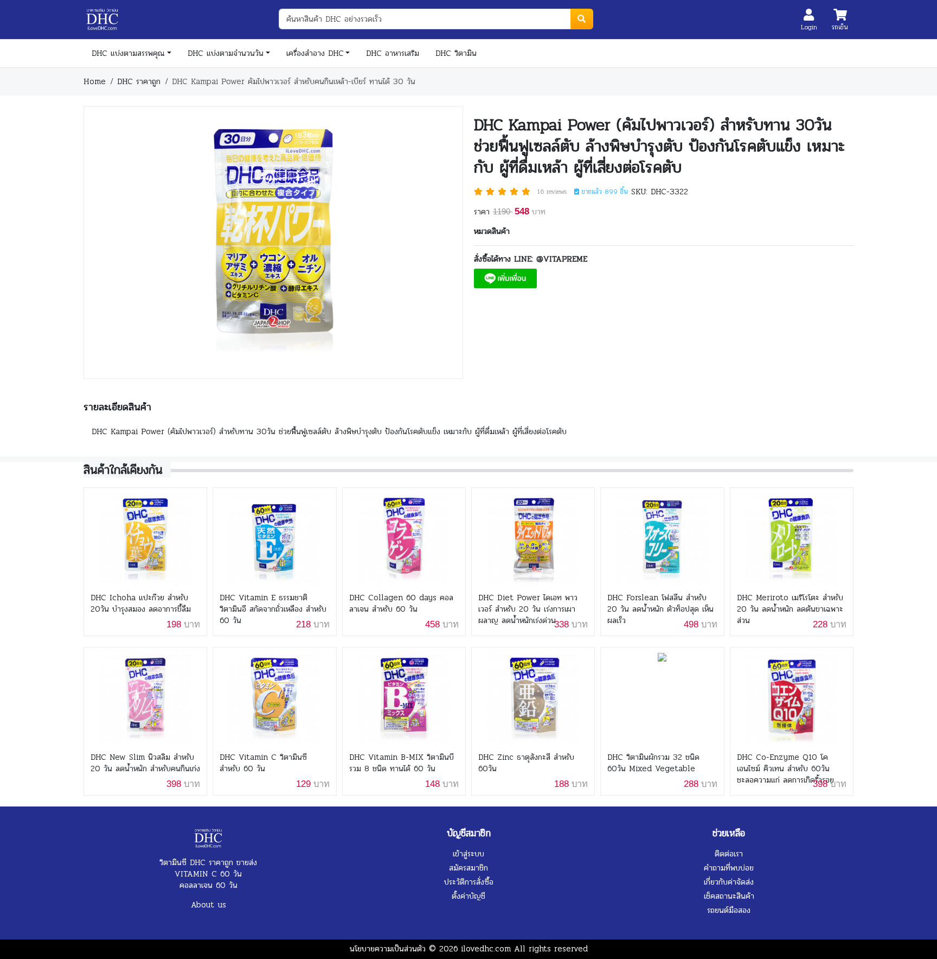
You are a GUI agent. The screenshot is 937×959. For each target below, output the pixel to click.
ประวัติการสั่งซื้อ (468, 881)
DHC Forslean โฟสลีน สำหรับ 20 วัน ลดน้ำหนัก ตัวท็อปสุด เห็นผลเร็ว (660, 609)
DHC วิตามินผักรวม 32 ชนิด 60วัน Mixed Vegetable (653, 763)
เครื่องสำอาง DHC (315, 53)
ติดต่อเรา (729, 853)
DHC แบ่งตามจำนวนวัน (226, 53)
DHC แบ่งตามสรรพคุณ (128, 53)
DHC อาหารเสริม (392, 53)
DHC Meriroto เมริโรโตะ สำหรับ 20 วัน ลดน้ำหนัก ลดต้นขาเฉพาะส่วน (790, 609)
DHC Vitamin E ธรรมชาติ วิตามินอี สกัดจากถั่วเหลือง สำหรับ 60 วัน (273, 609)
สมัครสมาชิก (468, 867)
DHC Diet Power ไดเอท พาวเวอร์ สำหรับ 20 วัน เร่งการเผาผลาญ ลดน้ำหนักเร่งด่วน (527, 609)
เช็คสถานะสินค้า (729, 896)
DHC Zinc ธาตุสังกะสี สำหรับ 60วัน (526, 763)
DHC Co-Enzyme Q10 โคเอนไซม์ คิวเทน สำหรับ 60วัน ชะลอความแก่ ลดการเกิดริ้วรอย (785, 769)
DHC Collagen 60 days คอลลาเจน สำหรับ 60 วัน (401, 603)
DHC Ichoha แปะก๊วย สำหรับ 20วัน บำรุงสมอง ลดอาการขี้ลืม (141, 603)
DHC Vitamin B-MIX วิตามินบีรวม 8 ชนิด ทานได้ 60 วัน (401, 763)
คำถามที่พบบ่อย (729, 867)
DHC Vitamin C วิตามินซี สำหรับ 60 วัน (263, 763)
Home (95, 81)
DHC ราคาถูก (139, 81)
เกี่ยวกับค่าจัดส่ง (729, 881)
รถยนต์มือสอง (728, 910)
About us (208, 904)
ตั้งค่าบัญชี (468, 896)
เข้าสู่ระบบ (468, 853)
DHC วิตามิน (456, 53)
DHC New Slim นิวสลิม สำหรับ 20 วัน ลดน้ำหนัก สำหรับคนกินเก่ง (145, 763)
